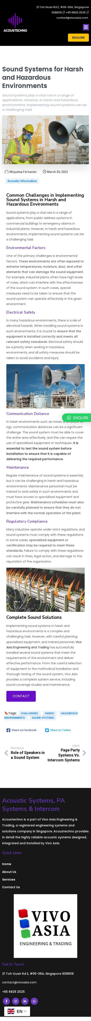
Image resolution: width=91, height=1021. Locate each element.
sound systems (43, 717)
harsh (50, 713)
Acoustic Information (22, 181)
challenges (30, 713)
